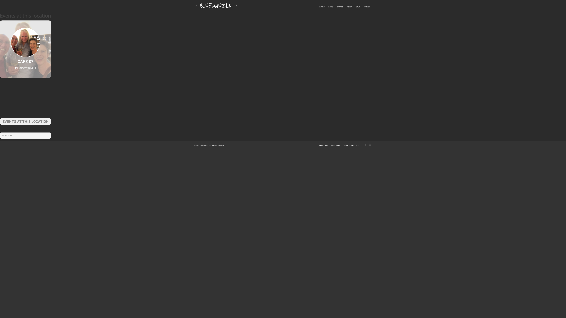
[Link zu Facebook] (365, 145)
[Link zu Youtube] (370, 145)
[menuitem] (321, 6)
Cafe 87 (25, 61)
